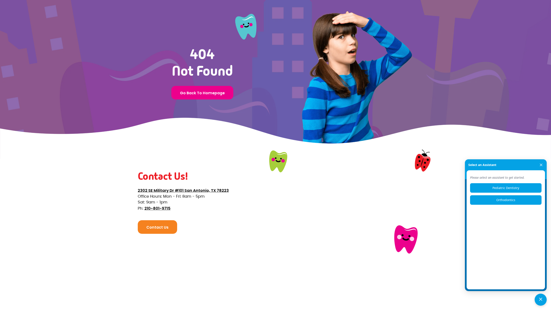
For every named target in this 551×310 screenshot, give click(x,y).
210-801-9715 (157, 208)
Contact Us (157, 227)
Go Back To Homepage (202, 93)
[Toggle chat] (541, 300)
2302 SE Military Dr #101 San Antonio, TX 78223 (183, 190)
